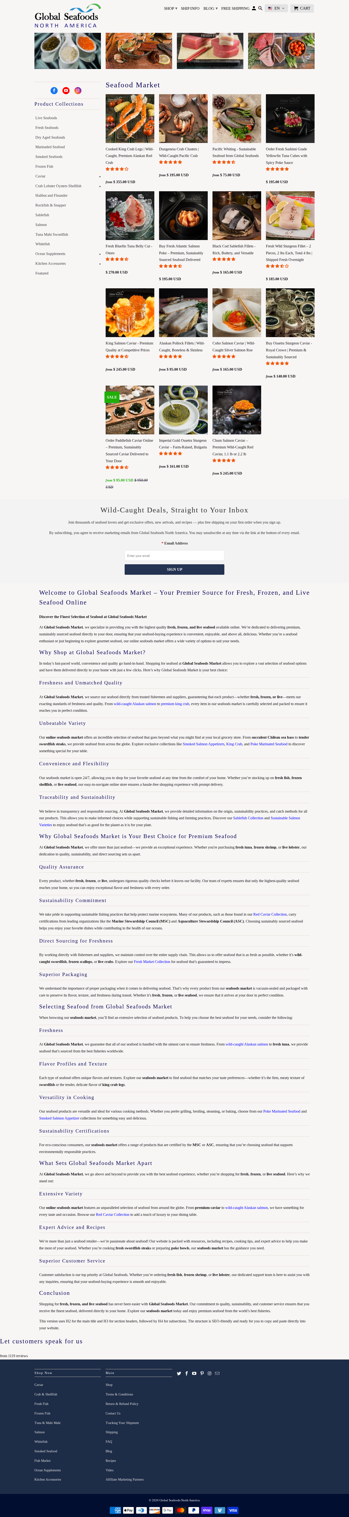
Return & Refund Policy (122, 1404)
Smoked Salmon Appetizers (203, 744)
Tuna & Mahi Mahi (47, 1423)
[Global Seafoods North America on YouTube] (66, 90)
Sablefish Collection (248, 818)
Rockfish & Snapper (50, 205)
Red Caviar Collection (270, 914)
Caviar (40, 176)
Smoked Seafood (45, 1451)
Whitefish (42, 244)
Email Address (176, 543)
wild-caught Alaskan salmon (135, 704)
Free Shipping (235, 8)
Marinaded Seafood (50, 147)
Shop (170, 8)
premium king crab (175, 704)
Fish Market (42, 1461)
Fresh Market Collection (152, 962)
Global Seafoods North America (179, 1500)
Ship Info (190, 8)
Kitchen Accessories (50, 263)
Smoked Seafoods (48, 157)
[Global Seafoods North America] (67, 16)
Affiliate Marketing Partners (125, 1479)
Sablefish (42, 215)
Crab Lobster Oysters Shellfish (58, 186)
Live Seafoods (46, 118)
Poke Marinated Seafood (269, 744)
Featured (41, 273)
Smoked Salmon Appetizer (59, 1118)
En (277, 8)
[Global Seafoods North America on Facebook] (54, 90)
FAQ (109, 1441)
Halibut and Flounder (51, 195)
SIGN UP (174, 569)
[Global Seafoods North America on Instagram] (77, 90)
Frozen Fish (44, 166)
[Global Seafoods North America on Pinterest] (202, 1373)
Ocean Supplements (50, 254)
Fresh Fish (41, 1404)
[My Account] (254, 9)
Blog (210, 8)
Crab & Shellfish (45, 1394)
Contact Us (113, 1413)
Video (109, 1470)
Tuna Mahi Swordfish (51, 234)
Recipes (111, 1461)
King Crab (234, 744)
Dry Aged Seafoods (50, 137)
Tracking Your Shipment (122, 1423)
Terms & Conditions (119, 1394)
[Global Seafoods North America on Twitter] (179, 1373)
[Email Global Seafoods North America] (217, 1373)
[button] (117, 169)
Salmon (41, 225)
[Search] (260, 9)
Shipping (112, 1432)
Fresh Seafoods (46, 128)
